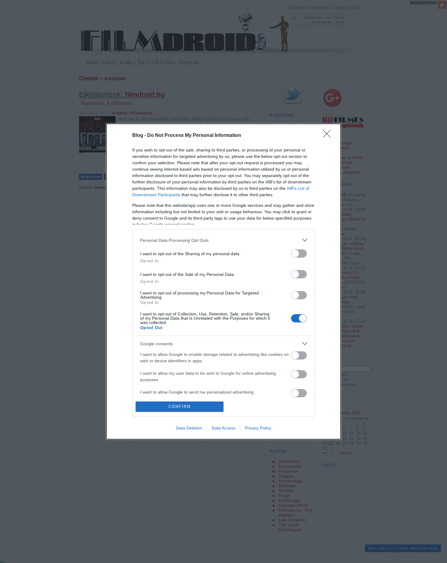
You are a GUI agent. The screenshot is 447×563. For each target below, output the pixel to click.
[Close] (328, 135)
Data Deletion (189, 428)
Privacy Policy (258, 428)
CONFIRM (179, 406)
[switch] (299, 253)
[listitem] (223, 240)
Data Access (223, 428)
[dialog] (223, 281)
